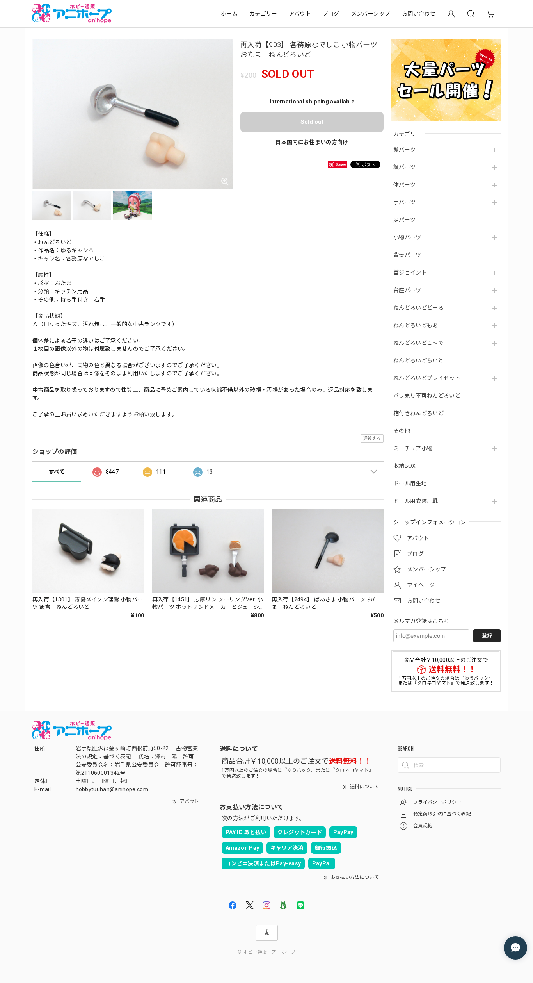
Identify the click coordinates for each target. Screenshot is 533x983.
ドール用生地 (410, 483)
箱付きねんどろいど (418, 413)
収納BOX (404, 466)
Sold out (311, 121)
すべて (57, 472)
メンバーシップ (370, 14)
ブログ (331, 14)
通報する (372, 438)
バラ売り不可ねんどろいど (426, 395)
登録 (487, 636)
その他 (401, 431)
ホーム (229, 14)
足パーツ (404, 220)
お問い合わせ (418, 14)
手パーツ (404, 202)
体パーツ (404, 185)
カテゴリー (263, 14)
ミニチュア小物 (412, 448)
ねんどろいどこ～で (418, 343)
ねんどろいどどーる (418, 308)
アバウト (300, 14)
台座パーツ (407, 290)
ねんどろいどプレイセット (426, 378)
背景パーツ (407, 255)
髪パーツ (404, 149)
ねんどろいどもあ (415, 325)
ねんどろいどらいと (418, 360)
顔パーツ (404, 167)
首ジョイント (410, 272)
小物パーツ (407, 237)
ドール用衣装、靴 (415, 501)
